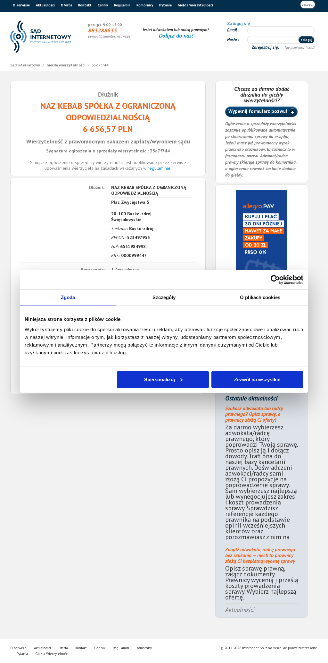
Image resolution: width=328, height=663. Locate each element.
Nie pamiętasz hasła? (300, 47)
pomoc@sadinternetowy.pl (109, 36)
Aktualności (45, 5)
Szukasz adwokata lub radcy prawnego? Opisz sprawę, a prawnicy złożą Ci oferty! (254, 414)
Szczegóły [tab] (164, 297)
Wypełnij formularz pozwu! (257, 111)
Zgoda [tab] (68, 297)
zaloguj (308, 4)
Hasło (232, 39)
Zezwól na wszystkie (257, 379)
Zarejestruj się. (266, 47)
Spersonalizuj (159, 379)
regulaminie (159, 168)
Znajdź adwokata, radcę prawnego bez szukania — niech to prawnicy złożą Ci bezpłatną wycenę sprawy (260, 555)
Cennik (103, 5)
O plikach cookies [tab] (260, 297)
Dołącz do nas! (176, 35)
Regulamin (122, 5)
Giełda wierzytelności (66, 65)
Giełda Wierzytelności (195, 5)
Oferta (66, 5)
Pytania (165, 5)
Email (232, 30)
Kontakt (85, 5)
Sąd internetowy (25, 65)
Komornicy (144, 5)
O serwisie (21, 5)
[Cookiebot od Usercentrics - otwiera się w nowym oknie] (275, 280)
